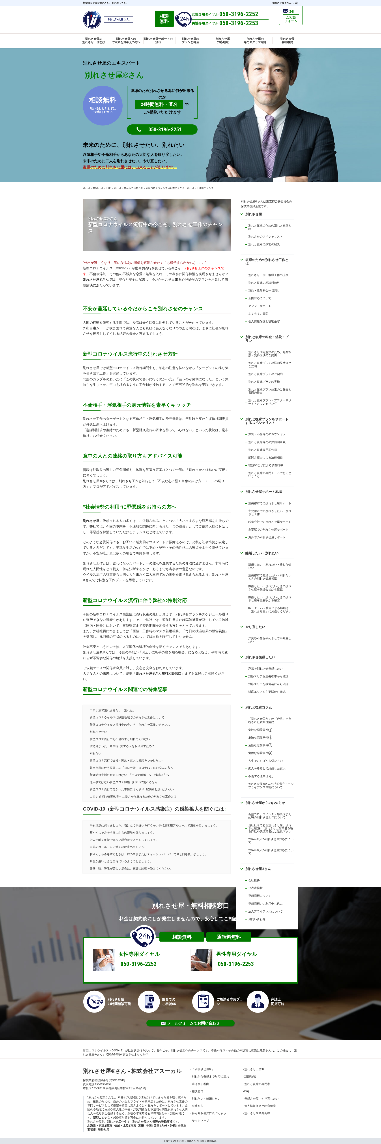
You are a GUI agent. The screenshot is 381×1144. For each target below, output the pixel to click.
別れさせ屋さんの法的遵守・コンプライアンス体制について (271, 785)
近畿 (141, 1125)
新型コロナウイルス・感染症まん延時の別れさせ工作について (269, 816)
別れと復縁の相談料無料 (264, 282)
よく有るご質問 (258, 313)
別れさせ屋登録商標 (257, 1113)
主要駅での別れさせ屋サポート (268, 529)
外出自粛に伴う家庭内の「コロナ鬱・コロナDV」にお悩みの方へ (131, 767)
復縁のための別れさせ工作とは (266, 261)
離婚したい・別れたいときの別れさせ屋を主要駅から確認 (269, 599)
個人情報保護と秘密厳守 (264, 321)
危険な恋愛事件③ (260, 745)
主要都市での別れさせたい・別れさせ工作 (269, 512)
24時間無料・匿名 (159, 104)
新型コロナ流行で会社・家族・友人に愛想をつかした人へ (127, 760)
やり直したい (255, 627)
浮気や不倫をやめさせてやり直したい (269, 640)
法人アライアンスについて (265, 911)
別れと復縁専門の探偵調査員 (267, 442)
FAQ (246, 1091)
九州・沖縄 (168, 1125)
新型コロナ (100, 1117)
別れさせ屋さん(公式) (285, 3)
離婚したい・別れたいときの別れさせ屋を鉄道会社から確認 (269, 587)
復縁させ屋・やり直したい (261, 1098)
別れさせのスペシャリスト (265, 236)
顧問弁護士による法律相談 (265, 457)
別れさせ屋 (91, 521)
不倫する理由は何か (261, 776)
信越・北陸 (121, 1125)
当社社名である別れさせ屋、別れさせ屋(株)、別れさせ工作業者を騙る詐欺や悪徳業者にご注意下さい (270, 828)
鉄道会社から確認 (276, 684)
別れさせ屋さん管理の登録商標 (152, 1121)
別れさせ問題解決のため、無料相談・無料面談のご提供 (269, 353)
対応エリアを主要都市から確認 (268, 676)
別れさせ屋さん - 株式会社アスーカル (132, 1071)
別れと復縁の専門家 (257, 1084)
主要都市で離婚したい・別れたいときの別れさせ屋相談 (269, 577)
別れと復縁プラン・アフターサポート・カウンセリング (269, 402)
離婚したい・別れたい (261, 553)
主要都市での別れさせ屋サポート (269, 503)
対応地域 (250, 1076)
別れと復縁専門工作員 (262, 449)
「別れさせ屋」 (203, 1069)
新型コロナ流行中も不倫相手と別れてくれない (120, 739)
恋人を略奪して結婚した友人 (267, 768)
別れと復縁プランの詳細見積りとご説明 (269, 364)
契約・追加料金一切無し (264, 290)
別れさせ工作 (254, 1069)
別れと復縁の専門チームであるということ (269, 474)
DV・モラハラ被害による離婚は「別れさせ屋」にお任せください (269, 609)
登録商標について (259, 895)
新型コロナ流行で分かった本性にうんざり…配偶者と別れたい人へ (132, 789)
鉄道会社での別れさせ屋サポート (269, 521)
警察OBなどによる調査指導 (265, 465)
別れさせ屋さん (96, 280)
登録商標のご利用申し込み (265, 903)
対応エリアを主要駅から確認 (267, 691)
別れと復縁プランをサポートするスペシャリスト (266, 420)
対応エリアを (256, 684)
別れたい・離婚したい (206, 1098)
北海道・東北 (96, 1125)
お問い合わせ (256, 919)
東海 (133, 1125)
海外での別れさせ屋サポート (267, 537)
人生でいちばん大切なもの (265, 760)
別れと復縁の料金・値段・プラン (266, 338)
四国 (156, 1125)
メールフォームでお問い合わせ (193, 1023)
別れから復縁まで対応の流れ (210, 1076)
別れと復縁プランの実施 (264, 381)
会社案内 (197, 1106)
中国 (149, 1125)
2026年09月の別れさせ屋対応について (270, 852)
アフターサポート (259, 306)
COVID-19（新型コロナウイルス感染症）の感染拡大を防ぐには (153, 809)
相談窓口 (197, 1091)
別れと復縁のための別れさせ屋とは (269, 227)
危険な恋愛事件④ (260, 753)
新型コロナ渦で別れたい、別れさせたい (105, 3)
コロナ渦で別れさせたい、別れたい (113, 710)
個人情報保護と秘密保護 (260, 1106)
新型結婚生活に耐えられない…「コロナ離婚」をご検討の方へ (129, 775)
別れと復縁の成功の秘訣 (264, 244)
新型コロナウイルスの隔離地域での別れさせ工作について (127, 717)
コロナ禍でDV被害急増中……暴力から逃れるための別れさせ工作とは (133, 796)
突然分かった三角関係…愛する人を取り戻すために (122, 746)
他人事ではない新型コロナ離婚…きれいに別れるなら (123, 782)
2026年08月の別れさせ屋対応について (270, 841)
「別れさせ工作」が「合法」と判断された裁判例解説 (269, 720)
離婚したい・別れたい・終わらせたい (269, 566)
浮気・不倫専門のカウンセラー (268, 434)
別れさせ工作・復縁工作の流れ (268, 275)
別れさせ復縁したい (260, 657)
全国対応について (259, 298)
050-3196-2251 (164, 129)
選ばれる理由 (200, 1084)
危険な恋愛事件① (260, 729)
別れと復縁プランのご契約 (265, 374)
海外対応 (103, 1129)
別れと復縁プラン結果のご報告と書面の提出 (269, 391)
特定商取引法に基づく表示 (209, 1113)
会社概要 (254, 880)
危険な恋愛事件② (260, 737)
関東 (109, 1125)
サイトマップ (200, 1120)
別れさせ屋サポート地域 (263, 491)
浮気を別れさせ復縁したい (265, 668)
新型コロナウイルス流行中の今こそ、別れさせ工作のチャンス (130, 724)
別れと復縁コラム (258, 707)
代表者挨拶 (255, 888)
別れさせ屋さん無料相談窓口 (158, 674)
